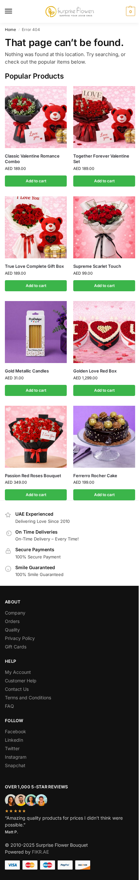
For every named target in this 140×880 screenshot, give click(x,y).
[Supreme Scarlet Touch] (104, 227)
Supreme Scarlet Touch (97, 266)
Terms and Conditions (28, 697)
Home (10, 29)
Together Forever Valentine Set (101, 158)
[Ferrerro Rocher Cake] (104, 437)
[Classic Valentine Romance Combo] (36, 117)
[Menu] (14, 11)
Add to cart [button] (36, 180)
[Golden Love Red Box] (104, 332)
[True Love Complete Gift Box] (36, 227)
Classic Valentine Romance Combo (32, 158)
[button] (129, 11)
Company (15, 612)
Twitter (12, 748)
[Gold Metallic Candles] (36, 332)
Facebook (15, 731)
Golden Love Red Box (95, 370)
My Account (18, 672)
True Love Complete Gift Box (34, 266)
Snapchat (15, 765)
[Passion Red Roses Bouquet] (36, 437)
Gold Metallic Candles (27, 370)
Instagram (15, 757)
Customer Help (20, 680)
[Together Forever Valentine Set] (104, 117)
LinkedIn (14, 740)
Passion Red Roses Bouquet (33, 475)
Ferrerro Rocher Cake (95, 475)
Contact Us (17, 689)
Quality (12, 629)
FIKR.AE (40, 852)
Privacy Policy (20, 638)
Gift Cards (15, 646)
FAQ (9, 706)
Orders (12, 621)
